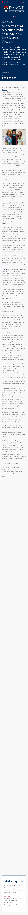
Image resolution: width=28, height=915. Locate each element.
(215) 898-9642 (8, 902)
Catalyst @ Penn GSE (13, 150)
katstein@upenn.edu (11, 905)
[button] (23, 2)
